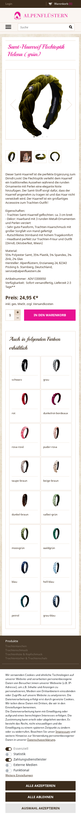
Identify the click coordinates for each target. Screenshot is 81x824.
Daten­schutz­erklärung (41, 740)
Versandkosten (43, 304)
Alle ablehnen (40, 797)
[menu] (8, 26)
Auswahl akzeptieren (41, 808)
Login (8, 4)
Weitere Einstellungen (19, 775)
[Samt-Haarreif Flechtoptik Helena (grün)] (40, 104)
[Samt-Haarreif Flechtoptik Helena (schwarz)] (25, 365)
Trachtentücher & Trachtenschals (26, 658)
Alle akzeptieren (40, 785)
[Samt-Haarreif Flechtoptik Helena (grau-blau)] (56, 601)
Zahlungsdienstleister (30, 759)
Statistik (19, 754)
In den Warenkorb (50, 315)
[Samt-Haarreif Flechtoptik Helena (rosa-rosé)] (25, 432)
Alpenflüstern (40, 15)
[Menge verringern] (17, 318)
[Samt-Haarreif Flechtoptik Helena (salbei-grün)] (56, 500)
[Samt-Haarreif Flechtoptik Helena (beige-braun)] (56, 466)
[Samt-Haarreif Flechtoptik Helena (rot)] (25, 399)
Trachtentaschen (16, 646)
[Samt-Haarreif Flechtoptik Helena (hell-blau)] (56, 567)
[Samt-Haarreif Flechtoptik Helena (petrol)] (25, 601)
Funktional (21, 770)
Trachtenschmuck (16, 650)
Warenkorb (63, 4)
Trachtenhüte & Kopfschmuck (23, 654)
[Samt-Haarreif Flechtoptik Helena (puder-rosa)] (56, 432)
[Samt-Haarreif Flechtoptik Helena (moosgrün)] (25, 533)
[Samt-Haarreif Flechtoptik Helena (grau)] (56, 365)
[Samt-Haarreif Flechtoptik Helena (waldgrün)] (56, 533)
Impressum (63, 732)
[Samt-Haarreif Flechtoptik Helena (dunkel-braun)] (25, 500)
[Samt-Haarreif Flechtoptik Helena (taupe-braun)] (25, 466)
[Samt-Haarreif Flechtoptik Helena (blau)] (25, 567)
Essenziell (21, 748)
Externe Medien (25, 765)
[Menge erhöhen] (17, 312)
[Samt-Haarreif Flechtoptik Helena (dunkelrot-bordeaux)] (56, 399)
